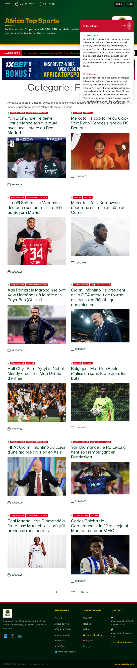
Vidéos (86, 629)
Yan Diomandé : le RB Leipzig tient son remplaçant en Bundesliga (98, 452)
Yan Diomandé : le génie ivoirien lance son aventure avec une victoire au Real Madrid (32, 125)
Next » (85, 592)
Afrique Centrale (62, 635)
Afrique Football (17, 113)
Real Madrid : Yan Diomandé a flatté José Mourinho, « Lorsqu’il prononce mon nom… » (36, 525)
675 (73, 592)
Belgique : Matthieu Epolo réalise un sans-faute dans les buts (98, 373)
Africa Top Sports (32, 21)
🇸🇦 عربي (87, 646)
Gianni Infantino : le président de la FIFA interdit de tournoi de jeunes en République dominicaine (98, 297)
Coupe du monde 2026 (37, 113)
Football (77, 113)
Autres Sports (60, 646)
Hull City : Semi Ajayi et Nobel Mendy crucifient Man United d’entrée (36, 373)
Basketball (59, 640)
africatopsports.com (124, 664)
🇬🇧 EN (119, 4)
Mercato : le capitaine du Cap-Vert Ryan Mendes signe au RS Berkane (55, 53)
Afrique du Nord (62, 624)
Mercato (87, 113)
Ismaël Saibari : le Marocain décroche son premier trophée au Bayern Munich (35, 207)
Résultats (87, 624)
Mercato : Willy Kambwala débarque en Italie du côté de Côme (98, 207)
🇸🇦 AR (130, 4)
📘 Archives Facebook (65, 651)
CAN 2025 (87, 618)
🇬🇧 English (88, 640)
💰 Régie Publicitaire (92, 635)
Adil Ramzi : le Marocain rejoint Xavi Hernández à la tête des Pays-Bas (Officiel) (37, 295)
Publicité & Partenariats (122, 642)
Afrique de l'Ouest (62, 629)
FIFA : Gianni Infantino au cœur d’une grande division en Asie (37, 449)
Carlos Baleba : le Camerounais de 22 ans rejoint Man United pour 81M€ (99, 525)
